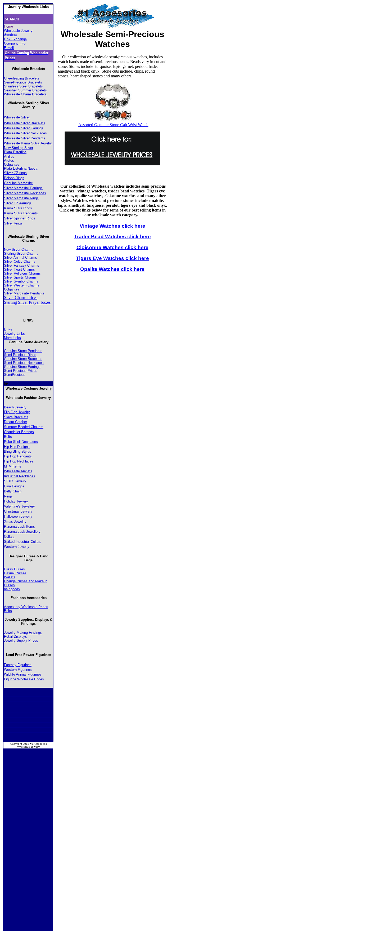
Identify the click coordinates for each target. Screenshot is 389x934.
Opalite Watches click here (112, 269)
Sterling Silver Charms (21, 253)
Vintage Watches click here (112, 226)
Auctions (10, 35)
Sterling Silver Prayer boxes (27, 302)
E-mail (9, 48)
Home (8, 26)
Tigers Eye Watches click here (112, 258)
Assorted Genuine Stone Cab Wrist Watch (113, 124)
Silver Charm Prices (20, 297)
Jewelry (24, 412)
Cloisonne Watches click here (112, 247)
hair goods (12, 589)
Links (8, 329)
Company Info (14, 43)
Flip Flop (11, 412)
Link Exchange (15, 39)
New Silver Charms (18, 250)
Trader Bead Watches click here (112, 236)
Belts (8, 437)
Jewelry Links (14, 334)
